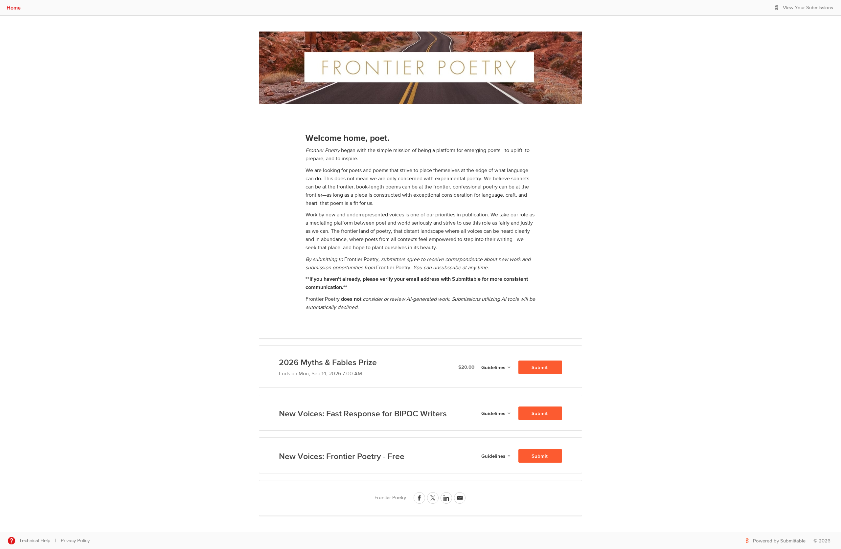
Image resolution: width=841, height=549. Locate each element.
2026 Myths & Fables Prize (328, 362)
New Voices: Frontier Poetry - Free (341, 456)
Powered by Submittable (779, 540)
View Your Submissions (808, 7)
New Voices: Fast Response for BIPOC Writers (363, 413)
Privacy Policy (75, 540)
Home (14, 8)
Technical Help (35, 540)
